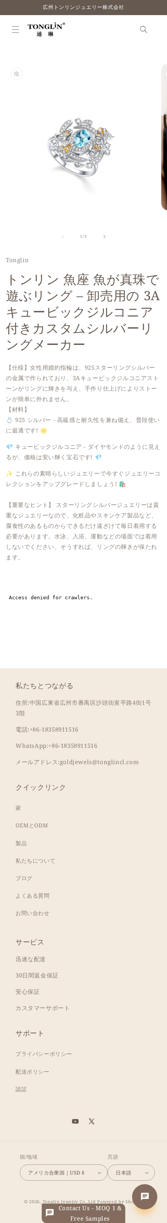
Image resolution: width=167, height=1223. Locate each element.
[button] (15, 29)
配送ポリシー (33, 1071)
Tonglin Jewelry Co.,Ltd (69, 1201)
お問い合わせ (33, 913)
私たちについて (35, 860)
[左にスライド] (62, 236)
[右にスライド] (104, 236)
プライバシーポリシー (44, 1053)
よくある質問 (33, 895)
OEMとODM (32, 825)
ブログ (24, 878)
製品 (21, 843)
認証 (21, 1089)
